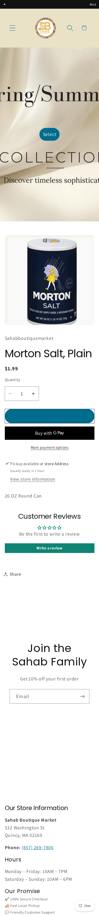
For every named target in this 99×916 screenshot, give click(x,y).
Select (49, 134)
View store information (32, 479)
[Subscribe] (82, 696)
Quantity (12, 379)
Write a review (49, 548)
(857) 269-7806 (38, 847)
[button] (12, 28)
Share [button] (15, 574)
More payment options (49, 447)
